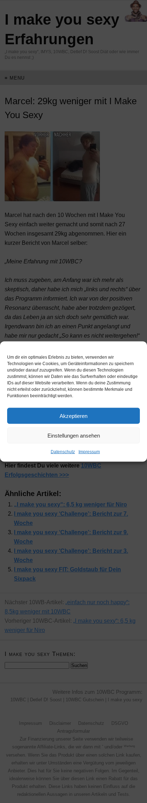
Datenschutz (63, 451)
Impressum (89, 451)
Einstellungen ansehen (73, 435)
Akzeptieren (73, 416)
